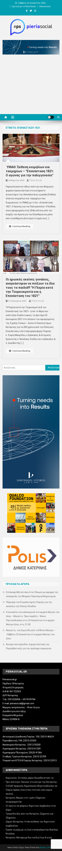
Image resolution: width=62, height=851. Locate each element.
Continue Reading (21, 226)
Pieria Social (35, 180)
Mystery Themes (46, 847)
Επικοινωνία (44, 6)
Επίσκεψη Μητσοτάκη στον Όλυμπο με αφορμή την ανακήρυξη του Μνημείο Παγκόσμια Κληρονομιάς (32, 594)
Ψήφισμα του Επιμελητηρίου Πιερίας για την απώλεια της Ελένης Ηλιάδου (29, 604)
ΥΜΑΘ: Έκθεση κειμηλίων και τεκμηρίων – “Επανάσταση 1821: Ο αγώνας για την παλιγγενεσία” (30, 171)
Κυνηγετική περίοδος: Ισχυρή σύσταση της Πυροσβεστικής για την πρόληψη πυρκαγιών (29, 646)
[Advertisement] (31, 85)
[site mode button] (51, 117)
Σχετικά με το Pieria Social (24, 6)
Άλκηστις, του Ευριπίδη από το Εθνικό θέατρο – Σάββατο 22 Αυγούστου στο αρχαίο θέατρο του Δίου (30, 634)
